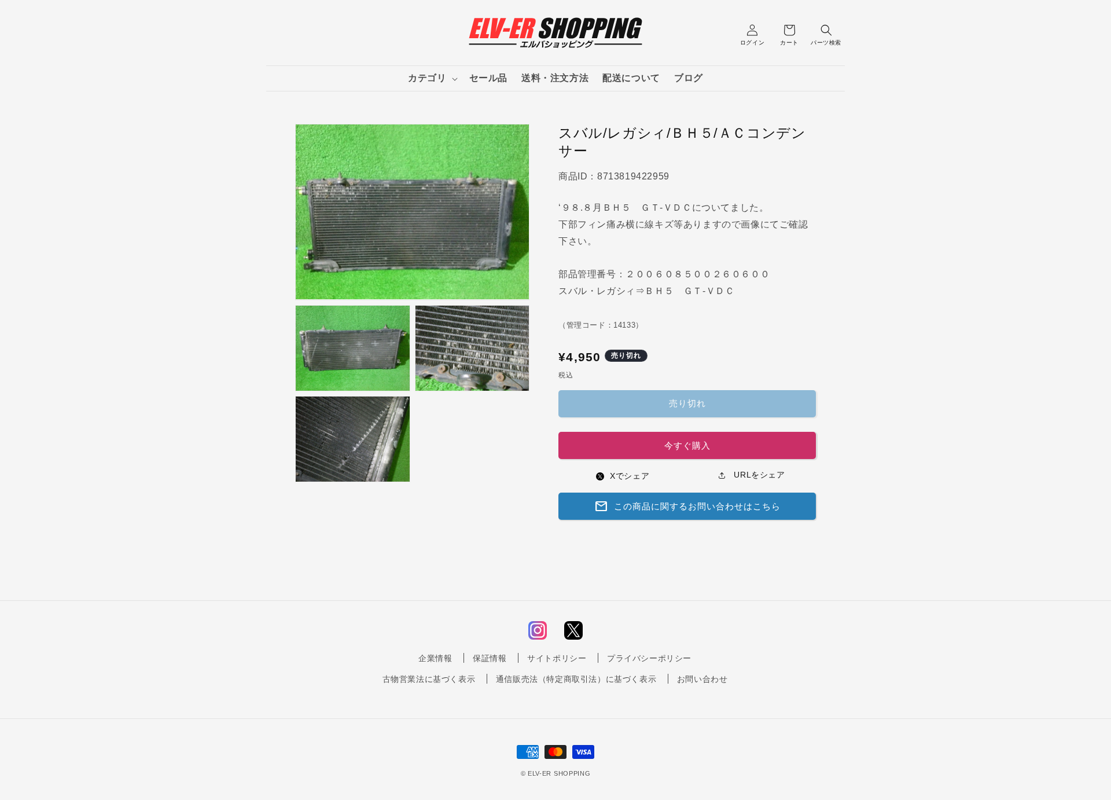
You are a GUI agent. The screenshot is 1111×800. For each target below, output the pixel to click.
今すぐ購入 (687, 445)
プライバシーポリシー (649, 658)
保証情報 (489, 658)
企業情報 (435, 658)
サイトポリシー (556, 658)
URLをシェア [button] (758, 474)
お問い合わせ (702, 679)
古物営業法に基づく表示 (429, 679)
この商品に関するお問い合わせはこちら (687, 506)
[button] (431, 78)
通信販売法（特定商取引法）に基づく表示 (576, 679)
